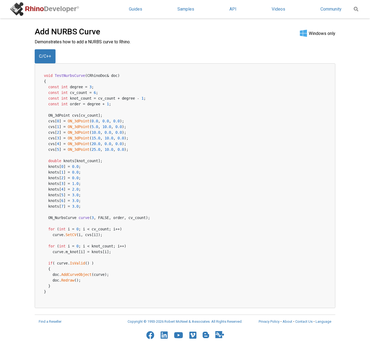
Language (323, 321)
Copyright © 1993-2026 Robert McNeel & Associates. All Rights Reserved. (185, 321)
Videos (278, 9)
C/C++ (45, 56)
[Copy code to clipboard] (323, 74)
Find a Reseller (50, 321)
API (232, 9)
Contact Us (304, 321)
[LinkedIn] (164, 335)
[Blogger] (206, 335)
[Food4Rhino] (220, 334)
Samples (185, 9)
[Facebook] (150, 335)
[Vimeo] (193, 335)
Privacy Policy (269, 321)
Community (331, 9)
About (287, 321)
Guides (135, 9)
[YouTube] (178, 335)
